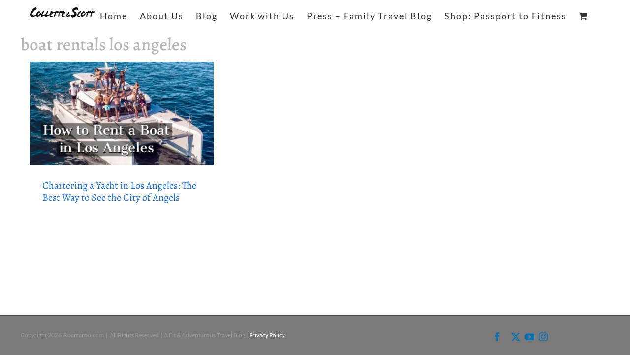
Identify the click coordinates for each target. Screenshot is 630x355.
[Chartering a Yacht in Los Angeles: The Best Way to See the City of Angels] (122, 113)
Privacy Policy (267, 335)
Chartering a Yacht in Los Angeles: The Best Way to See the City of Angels (119, 191)
